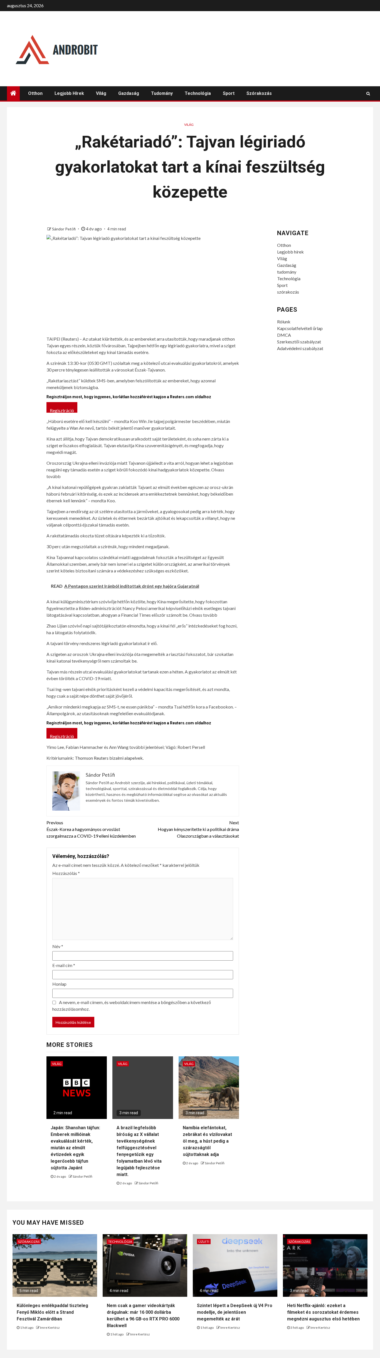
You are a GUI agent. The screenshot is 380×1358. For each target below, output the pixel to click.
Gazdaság (128, 93)
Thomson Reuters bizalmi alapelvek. (109, 758)
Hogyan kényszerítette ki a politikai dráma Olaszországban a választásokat (198, 829)
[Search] (368, 93)
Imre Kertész (50, 1327)
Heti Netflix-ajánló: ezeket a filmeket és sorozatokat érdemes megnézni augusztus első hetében (323, 1312)
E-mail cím (63, 965)
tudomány (162, 93)
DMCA (284, 335)
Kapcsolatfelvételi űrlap (300, 328)
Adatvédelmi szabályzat (300, 348)
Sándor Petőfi (64, 229)
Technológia (198, 93)
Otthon (35, 93)
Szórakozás (29, 1241)
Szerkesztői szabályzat (299, 341)
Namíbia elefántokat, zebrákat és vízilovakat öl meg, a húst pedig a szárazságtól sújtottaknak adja (207, 1141)
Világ (101, 93)
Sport (229, 93)
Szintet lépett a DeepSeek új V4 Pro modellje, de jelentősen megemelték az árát (234, 1312)
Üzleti (203, 1241)
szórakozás (259, 93)
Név (57, 946)
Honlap (59, 983)
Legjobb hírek (69, 93)
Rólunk (283, 321)
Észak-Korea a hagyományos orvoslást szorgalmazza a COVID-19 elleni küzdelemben (91, 829)
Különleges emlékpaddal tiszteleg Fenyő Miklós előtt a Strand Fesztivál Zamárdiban (52, 1312)
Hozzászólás (66, 873)
